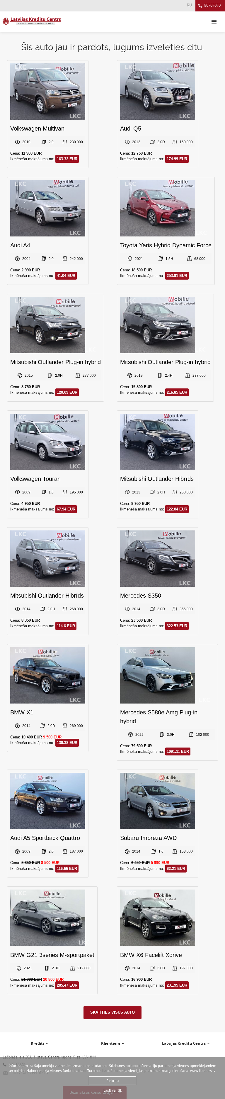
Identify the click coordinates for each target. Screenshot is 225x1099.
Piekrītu (112, 1080)
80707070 (212, 5)
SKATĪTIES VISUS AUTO (112, 1012)
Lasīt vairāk (112, 1090)
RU (189, 5)
